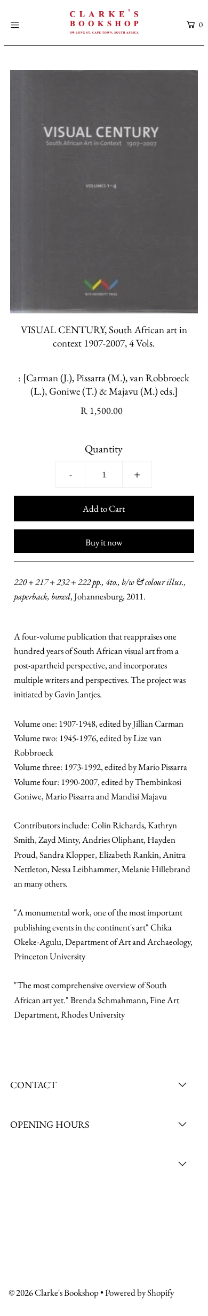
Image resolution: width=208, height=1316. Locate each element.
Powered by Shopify (139, 1292)
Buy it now (104, 542)
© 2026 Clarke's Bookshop (54, 1292)
